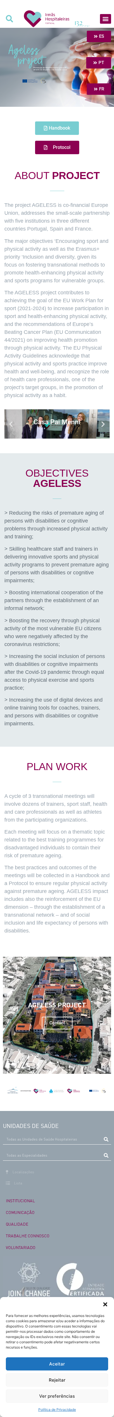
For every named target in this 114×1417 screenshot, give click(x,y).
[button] (105, 1304)
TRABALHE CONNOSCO (27, 1235)
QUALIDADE (17, 1224)
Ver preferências (57, 1396)
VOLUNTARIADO (20, 1247)
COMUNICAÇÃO (20, 1212)
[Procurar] (106, 1139)
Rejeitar (57, 1380)
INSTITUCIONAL (20, 1200)
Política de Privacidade (57, 1409)
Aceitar (57, 1364)
